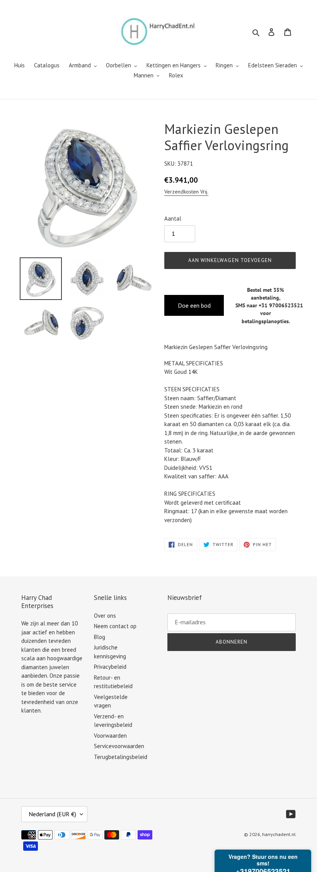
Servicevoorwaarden (119, 746)
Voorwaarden (110, 735)
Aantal (172, 218)
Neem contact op (115, 626)
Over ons (105, 615)
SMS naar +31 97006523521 (269, 305)
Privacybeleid (110, 666)
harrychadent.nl (279, 834)
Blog (99, 637)
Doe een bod (194, 305)
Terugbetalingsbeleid (120, 757)
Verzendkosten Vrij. (186, 191)
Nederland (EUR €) (52, 814)
